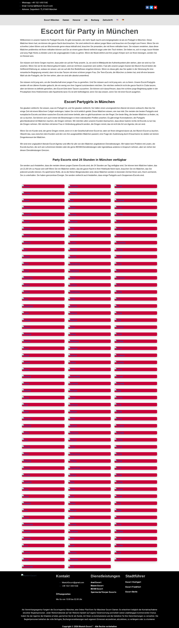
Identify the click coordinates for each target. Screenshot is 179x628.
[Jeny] (117, 503)
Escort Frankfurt (133, 587)
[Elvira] (118, 348)
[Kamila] (72, 214)
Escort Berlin (131, 592)
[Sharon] (26, 327)
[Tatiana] (72, 355)
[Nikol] (71, 327)
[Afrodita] (73, 186)
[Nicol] (25, 348)
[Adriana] (26, 376)
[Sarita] (118, 292)
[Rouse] (25, 221)
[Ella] (70, 200)
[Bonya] (118, 461)
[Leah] (71, 545)
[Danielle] (26, 425)
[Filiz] (117, 193)
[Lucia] (25, 517)
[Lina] (71, 566)
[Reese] (118, 475)
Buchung (95, 20)
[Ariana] (26, 235)
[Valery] (118, 369)
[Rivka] (71, 418)
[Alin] (117, 270)
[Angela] (118, 489)
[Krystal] (118, 376)
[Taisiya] (26, 320)
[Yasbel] (26, 362)
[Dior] (25, 249)
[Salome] (72, 313)
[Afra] (117, 235)
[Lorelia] (26, 475)
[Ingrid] (118, 334)
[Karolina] (26, 418)
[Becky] (118, 454)
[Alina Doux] (74, 454)
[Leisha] (26, 468)
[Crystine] (119, 425)
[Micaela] (72, 390)
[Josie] (117, 468)
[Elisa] (117, 299)
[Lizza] (25, 270)
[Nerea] (118, 418)
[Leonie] (72, 524)
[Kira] (25, 510)
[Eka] (117, 285)
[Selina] (25, 369)
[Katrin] (71, 207)
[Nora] (117, 552)
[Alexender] (27, 566)
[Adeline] (72, 235)
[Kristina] (72, 193)
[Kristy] (118, 207)
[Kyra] (25, 439)
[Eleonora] (119, 278)
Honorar (76, 20)
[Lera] (25, 545)
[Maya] (117, 510)
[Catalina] (26, 482)
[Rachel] (72, 256)
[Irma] (71, 517)
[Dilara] (25, 200)
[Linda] (117, 538)
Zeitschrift (108, 20)
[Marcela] (72, 221)
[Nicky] (71, 278)
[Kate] (71, 538)
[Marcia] (72, 510)
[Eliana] (118, 446)
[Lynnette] (73, 383)
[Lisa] (117, 517)
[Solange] (26, 334)
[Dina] (71, 496)
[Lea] (117, 221)
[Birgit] (25, 559)
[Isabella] (26, 538)
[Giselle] (118, 439)
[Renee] (118, 496)
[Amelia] (26, 193)
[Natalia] (26, 531)
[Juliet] (25, 313)
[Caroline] (73, 531)
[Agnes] (26, 285)
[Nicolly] (26, 446)
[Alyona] (72, 439)
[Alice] (117, 559)
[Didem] (26, 256)
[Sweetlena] (74, 292)
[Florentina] (120, 242)
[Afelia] (71, 299)
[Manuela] (119, 383)
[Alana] (25, 383)
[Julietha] (119, 362)
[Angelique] (27, 306)
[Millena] (26, 242)
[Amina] (26, 186)
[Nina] (71, 482)
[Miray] (118, 404)
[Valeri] (71, 446)
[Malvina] (72, 348)
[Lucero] (72, 242)
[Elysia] (118, 411)
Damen (66, 20)
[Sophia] (118, 545)
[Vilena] (72, 334)
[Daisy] (118, 524)
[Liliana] (26, 292)
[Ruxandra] (27, 278)
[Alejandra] (73, 270)
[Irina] (71, 228)
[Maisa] (118, 186)
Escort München (51, 20)
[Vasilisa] (118, 341)
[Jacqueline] (74, 468)
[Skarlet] (26, 341)
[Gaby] (117, 390)
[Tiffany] (72, 461)
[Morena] (72, 249)
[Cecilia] (118, 214)
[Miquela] (26, 461)
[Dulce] (71, 397)
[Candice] (26, 214)
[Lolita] (25, 397)
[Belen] (25, 411)
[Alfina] (25, 432)
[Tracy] (118, 263)
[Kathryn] (118, 327)
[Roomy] (72, 552)
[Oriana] (72, 475)
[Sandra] (118, 531)
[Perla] (25, 263)
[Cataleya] (119, 355)
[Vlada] (25, 355)
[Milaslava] (73, 341)
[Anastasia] (27, 524)
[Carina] (26, 552)
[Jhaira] (72, 362)
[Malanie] (72, 320)
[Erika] (117, 320)
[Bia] (116, 306)
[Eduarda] (119, 200)
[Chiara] (26, 207)
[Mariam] (72, 411)
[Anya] (25, 496)
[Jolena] (118, 482)
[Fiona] (71, 489)
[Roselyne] (73, 432)
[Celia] (25, 489)
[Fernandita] (74, 376)
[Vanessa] (73, 404)
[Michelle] (119, 432)
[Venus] (118, 256)
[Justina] (72, 285)
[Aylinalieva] (74, 263)
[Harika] (118, 228)
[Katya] (71, 503)
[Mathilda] (73, 559)
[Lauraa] (118, 249)
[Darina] (118, 397)
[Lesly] (71, 369)
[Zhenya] (72, 306)
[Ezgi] (25, 404)
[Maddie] (26, 390)
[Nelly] (25, 299)
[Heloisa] (26, 228)
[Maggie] (26, 503)
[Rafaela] (72, 425)
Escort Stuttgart (133, 582)
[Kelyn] (25, 454)
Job (85, 20)
